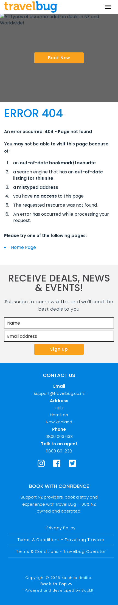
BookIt (87, 590)
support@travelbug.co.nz (59, 393)
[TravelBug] (30, 7)
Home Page (23, 247)
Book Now (59, 58)
